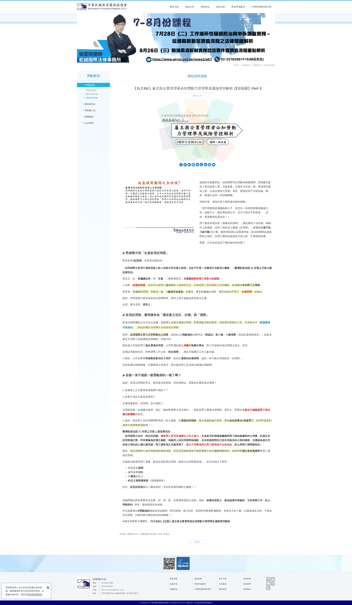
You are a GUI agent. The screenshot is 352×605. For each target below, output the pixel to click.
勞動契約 (187, 334)
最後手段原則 (175, 291)
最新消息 (174, 7)
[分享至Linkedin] (197, 165)
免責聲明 (247, 584)
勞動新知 (205, 7)
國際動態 (89, 117)
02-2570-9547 (107, 586)
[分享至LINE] (193, 165)
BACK (197, 542)
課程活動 (220, 7)
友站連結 (222, 584)
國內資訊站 (90, 104)
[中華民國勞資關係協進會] (102, 6)
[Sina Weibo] (205, 165)
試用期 (138, 260)
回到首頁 (247, 579)
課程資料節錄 (92, 98)
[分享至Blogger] (209, 165)
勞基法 (209, 334)
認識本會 (189, 7)
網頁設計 (189, 603)
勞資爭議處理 (238, 7)
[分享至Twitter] (185, 165)
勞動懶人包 (90, 110)
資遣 (246, 420)
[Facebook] (268, 579)
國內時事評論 (92, 94)
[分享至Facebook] (181, 165)
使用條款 (247, 589)
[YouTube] (273, 579)
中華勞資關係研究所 (261, 7)
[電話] (268, 588)
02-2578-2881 (107, 583)
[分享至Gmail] (213, 165)
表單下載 (222, 579)
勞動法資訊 (91, 90)
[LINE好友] (268, 584)
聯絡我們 (222, 589)
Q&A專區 (89, 123)
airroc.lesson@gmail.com (112, 590)
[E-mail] (273, 584)
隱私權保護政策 (34, 594)
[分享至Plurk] (189, 165)
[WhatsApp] (201, 165)
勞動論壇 (90, 85)
